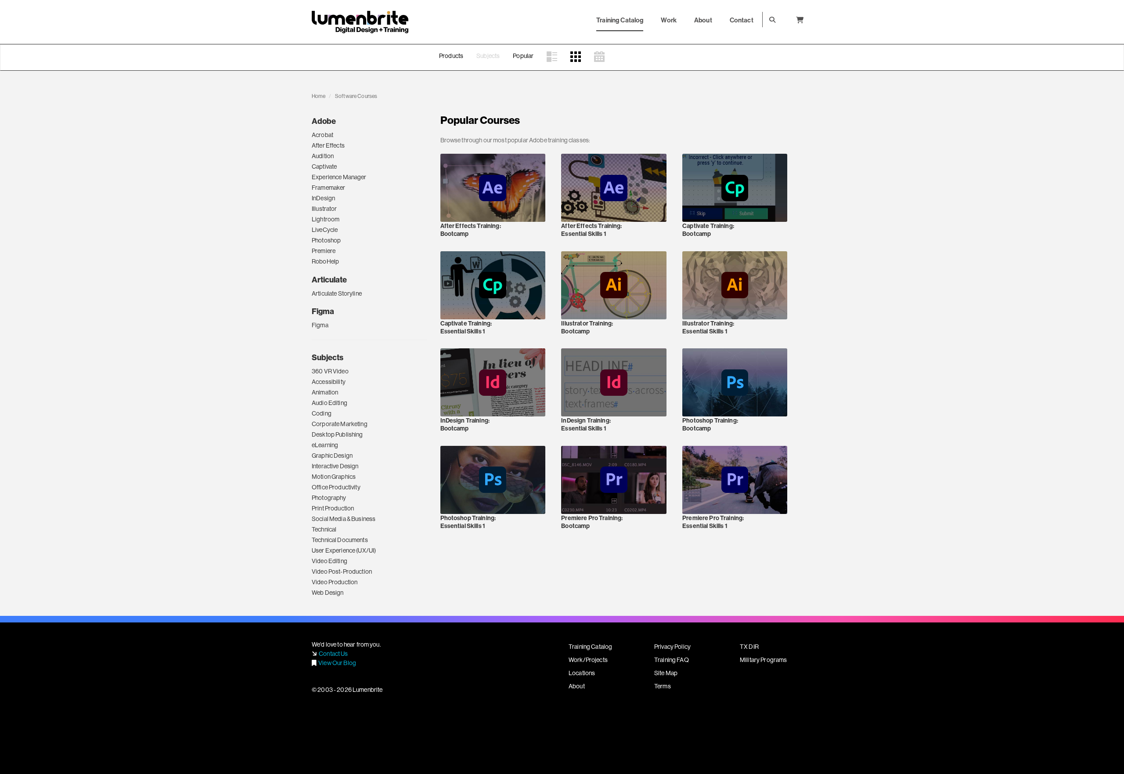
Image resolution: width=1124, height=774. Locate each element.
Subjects (488, 56)
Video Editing (329, 561)
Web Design (327, 593)
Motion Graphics (334, 477)
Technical (324, 529)
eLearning (325, 445)
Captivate (324, 166)
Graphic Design (332, 455)
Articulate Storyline (337, 293)
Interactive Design (335, 466)
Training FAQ (671, 660)
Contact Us (333, 654)
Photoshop (326, 240)
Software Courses (356, 96)
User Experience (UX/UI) (344, 550)
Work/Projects (588, 660)
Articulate (329, 280)
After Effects (328, 145)
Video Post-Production (342, 571)
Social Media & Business (343, 519)
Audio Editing (329, 403)
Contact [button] (741, 20)
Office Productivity (336, 487)
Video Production (334, 582)
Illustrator (324, 209)
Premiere (323, 251)
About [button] (703, 20)
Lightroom (325, 219)
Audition (323, 156)
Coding (321, 413)
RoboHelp (325, 261)
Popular (523, 56)
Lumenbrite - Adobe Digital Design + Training (360, 22)
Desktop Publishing (337, 434)
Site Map (665, 673)
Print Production (333, 508)
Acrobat (322, 135)
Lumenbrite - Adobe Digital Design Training (360, 67)
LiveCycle (325, 230)
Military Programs (763, 660)
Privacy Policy (672, 647)
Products (451, 56)
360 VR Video (330, 371)
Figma (323, 311)
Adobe (324, 121)
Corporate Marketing (339, 424)
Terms (662, 686)
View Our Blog (337, 663)
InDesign (323, 198)
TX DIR (749, 647)
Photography (329, 498)
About (577, 686)
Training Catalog (590, 647)
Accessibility (329, 382)
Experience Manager (339, 177)
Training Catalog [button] (619, 20)
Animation (325, 392)
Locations (582, 673)
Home (319, 96)
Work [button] (669, 20)
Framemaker (328, 188)
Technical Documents (340, 540)
